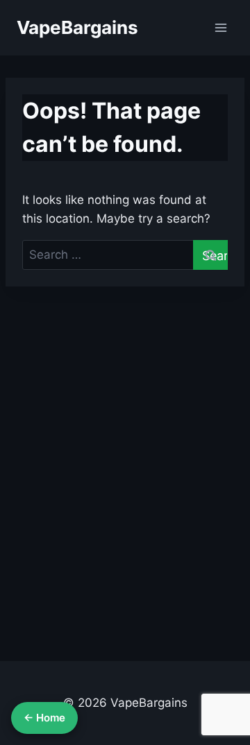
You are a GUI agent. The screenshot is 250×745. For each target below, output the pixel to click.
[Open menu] (220, 27)
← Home (44, 717)
